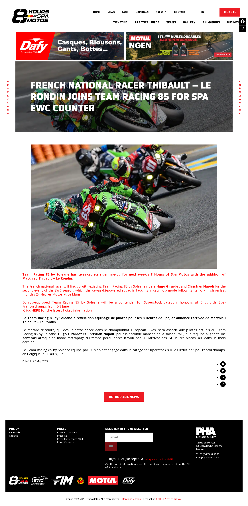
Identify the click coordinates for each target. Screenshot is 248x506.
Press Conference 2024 (70, 439)
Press (159, 12)
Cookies (13, 435)
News (111, 12)
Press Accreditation (67, 432)
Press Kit (62, 435)
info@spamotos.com (207, 457)
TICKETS (229, 12)
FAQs (125, 12)
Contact (179, 12)
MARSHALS (142, 12)
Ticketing (120, 22)
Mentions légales (131, 499)
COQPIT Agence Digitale (169, 499)
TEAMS (171, 22)
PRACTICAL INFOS (147, 22)
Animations (211, 22)
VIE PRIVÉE (14, 432)
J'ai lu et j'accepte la (142, 459)
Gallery (189, 22)
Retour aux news (124, 397)
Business (233, 22)
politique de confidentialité (158, 459)
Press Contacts (65, 442)
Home (96, 12)
